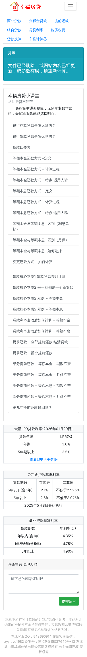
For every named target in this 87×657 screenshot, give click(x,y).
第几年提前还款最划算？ (32, 407)
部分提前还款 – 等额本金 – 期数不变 (42, 363)
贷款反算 (14, 39)
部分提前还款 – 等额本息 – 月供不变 (42, 396)
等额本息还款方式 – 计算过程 (36, 202)
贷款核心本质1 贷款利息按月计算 (39, 276)
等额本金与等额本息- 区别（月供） (41, 240)
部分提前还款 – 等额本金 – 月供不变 (42, 374)
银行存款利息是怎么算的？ (34, 125)
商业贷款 (14, 20)
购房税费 (58, 30)
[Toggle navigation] (70, 6)
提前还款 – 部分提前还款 (32, 353)
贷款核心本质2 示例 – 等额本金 (38, 298)
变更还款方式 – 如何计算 (32, 261)
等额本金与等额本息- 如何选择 (37, 251)
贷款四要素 (22, 147)
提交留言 (69, 601)
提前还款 (61, 20)
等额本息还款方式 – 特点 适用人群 (40, 212)
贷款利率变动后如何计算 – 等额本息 (41, 331)
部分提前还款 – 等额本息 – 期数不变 (42, 385)
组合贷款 (14, 30)
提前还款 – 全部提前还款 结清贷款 (40, 342)
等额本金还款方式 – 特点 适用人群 (40, 180)
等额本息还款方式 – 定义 (32, 191)
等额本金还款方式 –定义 (32, 158)
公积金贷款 (38, 20)
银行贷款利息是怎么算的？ (34, 136)
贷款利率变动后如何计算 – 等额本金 (41, 320)
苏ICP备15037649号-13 (56, 641)
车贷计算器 (38, 39)
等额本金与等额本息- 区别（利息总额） (41, 226)
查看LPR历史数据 (44, 459)
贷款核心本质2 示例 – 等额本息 (38, 309)
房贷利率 (36, 30)
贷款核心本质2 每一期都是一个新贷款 (43, 287)
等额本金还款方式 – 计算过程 (36, 169)
